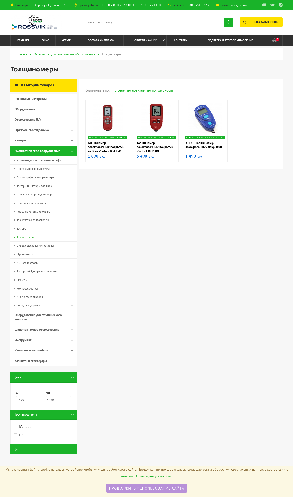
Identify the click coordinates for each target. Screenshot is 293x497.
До (48, 392)
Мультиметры (25, 254)
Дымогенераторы (27, 263)
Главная (23, 40)
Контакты (180, 40)
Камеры (20, 140)
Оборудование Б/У (28, 119)
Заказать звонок (260, 22)
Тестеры (22, 228)
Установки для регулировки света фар (39, 160)
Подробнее (107, 132)
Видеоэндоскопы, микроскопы (35, 246)
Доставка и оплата (101, 40)
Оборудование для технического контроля (38, 317)
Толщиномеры (25, 237)
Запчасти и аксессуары (31, 361)
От (18, 392)
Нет (21, 434)
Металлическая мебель (31, 350)
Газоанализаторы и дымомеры (35, 194)
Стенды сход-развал (29, 305)
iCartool (25, 426)
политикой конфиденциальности (146, 476)
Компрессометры (27, 288)
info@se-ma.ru (241, 5)
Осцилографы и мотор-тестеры (36, 177)
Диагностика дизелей (30, 297)
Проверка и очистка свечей (33, 169)
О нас (45, 40)
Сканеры (22, 280)
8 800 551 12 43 (198, 5)
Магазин (39, 54)
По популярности (160, 90)
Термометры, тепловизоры (33, 220)
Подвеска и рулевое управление (230, 40)
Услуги (66, 40)
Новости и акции (145, 40)
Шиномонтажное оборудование (37, 329)
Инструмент (23, 340)
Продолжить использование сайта (146, 488)
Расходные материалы (31, 99)
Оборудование (25, 109)
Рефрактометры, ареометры (34, 211)
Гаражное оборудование (32, 130)
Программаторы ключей (31, 203)
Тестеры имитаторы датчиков (34, 186)
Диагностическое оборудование (73, 54)
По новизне (136, 90)
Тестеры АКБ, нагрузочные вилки (37, 271)
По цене (119, 90)
